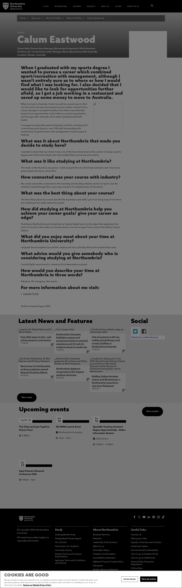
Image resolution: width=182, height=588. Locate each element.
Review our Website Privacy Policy (37, 585)
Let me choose (130, 579)
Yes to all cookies (149, 579)
